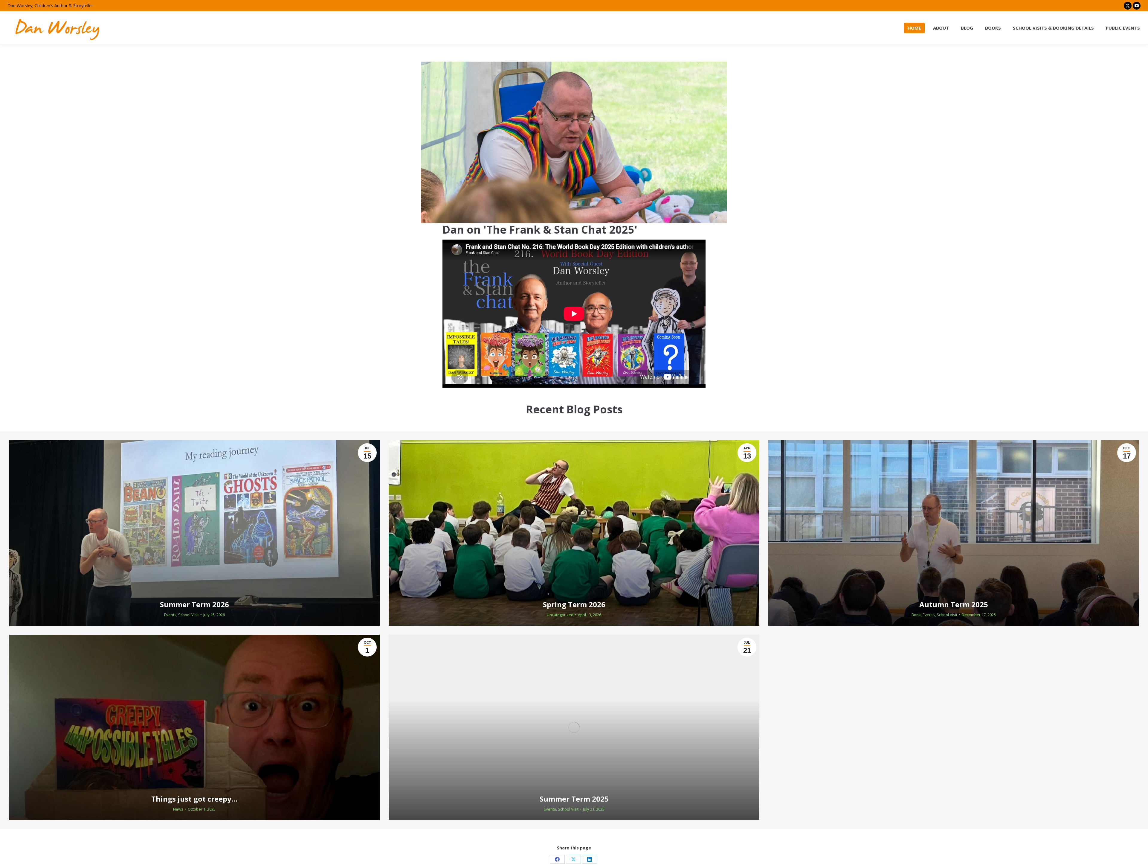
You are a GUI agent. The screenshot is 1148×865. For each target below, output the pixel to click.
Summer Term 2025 (574, 799)
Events (170, 614)
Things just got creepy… (194, 799)
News (178, 809)
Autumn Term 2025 (953, 604)
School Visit (188, 614)
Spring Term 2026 (574, 604)
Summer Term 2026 (194, 604)
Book (916, 614)
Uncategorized (560, 614)
